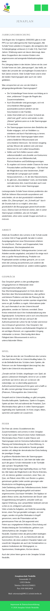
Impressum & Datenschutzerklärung (25, 604)
